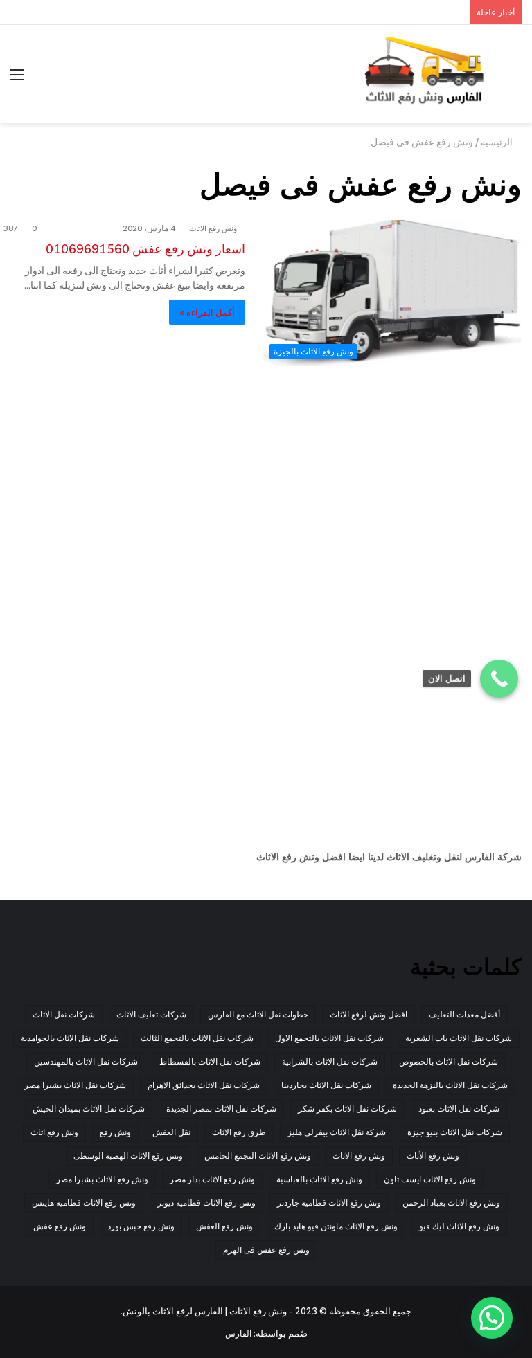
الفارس (238, 1333)
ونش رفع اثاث (54, 1132)
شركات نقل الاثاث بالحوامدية (70, 1038)
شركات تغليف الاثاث (151, 1014)
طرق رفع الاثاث (239, 1132)
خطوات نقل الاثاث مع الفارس (258, 1014)
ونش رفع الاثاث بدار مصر (212, 1179)
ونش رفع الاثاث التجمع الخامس (257, 1155)
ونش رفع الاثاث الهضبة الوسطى (128, 1155)
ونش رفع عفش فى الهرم (266, 1249)
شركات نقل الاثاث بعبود (458, 1108)
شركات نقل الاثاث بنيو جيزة (454, 1132)
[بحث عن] (515, 79)
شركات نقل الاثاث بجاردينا (326, 1085)
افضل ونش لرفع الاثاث (368, 1014)
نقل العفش (171, 1132)
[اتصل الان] (499, 679)
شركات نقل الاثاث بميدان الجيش (89, 1108)
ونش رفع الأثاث (433, 1155)
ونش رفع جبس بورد (141, 1226)
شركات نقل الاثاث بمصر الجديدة (221, 1108)
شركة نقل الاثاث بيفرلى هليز (336, 1132)
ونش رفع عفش (59, 1226)
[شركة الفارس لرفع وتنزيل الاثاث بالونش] (424, 74)
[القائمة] (17, 79)
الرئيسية (498, 141)
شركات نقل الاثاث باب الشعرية (458, 1038)
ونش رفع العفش (224, 1226)
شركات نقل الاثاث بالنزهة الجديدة (450, 1085)
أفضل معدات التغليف (464, 1014)
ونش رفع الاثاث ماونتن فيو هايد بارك (336, 1226)
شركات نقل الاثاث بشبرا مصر (75, 1085)
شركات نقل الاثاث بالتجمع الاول (329, 1038)
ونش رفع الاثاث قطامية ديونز (206, 1202)
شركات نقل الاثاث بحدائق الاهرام (204, 1085)
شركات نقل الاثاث (64, 1014)
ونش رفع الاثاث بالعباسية (319, 1179)
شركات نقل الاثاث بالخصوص (448, 1061)
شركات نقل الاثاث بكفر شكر (347, 1108)
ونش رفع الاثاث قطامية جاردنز (329, 1202)
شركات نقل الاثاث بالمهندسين (86, 1061)
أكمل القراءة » (207, 312)
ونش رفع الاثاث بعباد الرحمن (451, 1202)
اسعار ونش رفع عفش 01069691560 (145, 249)
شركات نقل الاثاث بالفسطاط (209, 1061)
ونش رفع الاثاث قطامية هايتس (84, 1202)
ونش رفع (115, 1132)
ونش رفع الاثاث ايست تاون (430, 1179)
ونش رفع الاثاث (213, 228)
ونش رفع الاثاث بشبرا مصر (102, 1179)
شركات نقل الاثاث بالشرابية (330, 1061)
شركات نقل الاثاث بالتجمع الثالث (197, 1038)
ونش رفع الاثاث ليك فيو (459, 1226)
